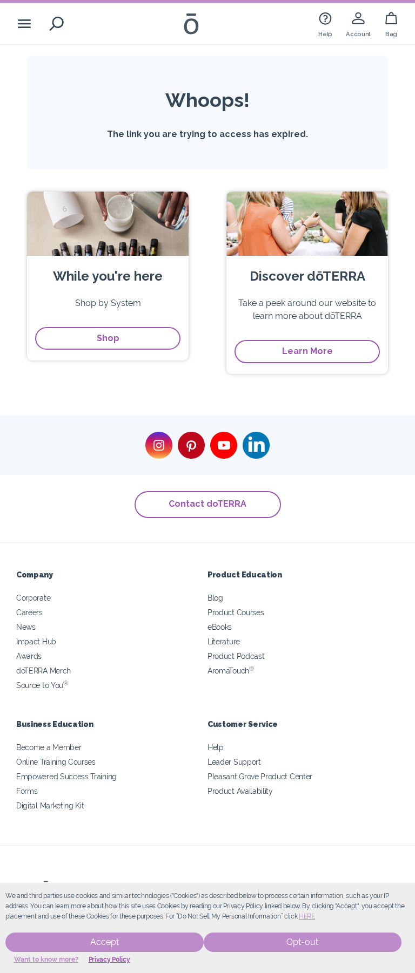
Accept (104, 942)
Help (216, 747)
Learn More (307, 351)
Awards (29, 656)
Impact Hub (36, 641)
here (307, 916)
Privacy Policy (109, 959)
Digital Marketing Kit (50, 805)
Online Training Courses (56, 761)
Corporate (33, 597)
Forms (26, 790)
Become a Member (48, 747)
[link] (325, 23)
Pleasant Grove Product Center (260, 776)
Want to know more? (46, 959)
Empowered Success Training (66, 776)
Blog (215, 597)
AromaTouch (231, 670)
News (26, 626)
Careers (29, 612)
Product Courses (236, 612)
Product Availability (240, 790)
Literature (224, 641)
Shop (108, 338)
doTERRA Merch (43, 670)
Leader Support (234, 761)
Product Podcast (236, 656)
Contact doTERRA (207, 504)
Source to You (42, 685)
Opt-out (302, 942)
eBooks (220, 626)
